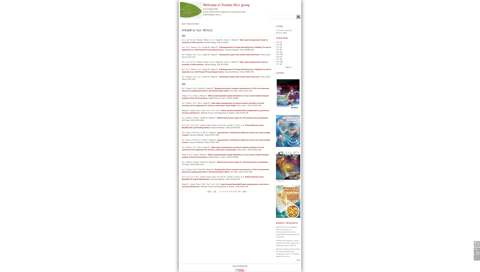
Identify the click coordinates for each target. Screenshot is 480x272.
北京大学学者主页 (240, 266)
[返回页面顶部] (477, 257)
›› (291, 67)
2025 (278, 44)
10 (235, 192)
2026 (278, 42)
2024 (278, 47)
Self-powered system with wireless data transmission (239, 55)
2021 (278, 54)
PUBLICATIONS (192, 24)
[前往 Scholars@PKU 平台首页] (477, 244)
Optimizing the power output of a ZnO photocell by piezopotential (242, 118)
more (298, 260)
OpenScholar (240, 270)
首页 (183, 24)
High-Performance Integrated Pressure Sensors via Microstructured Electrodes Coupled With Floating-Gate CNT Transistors (288, 232)
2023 (278, 49)
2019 (278, 59)
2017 (278, 64)
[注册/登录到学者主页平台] (477, 251)
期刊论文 (279, 33)
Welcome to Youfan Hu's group (226, 5)
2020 (278, 57)
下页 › (239, 192)
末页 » (245, 192)
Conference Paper (282, 30)
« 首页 (208, 192)
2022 (278, 52)
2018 (278, 62)
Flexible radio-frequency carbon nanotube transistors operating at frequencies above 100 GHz (288, 243)
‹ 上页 (214, 192)
